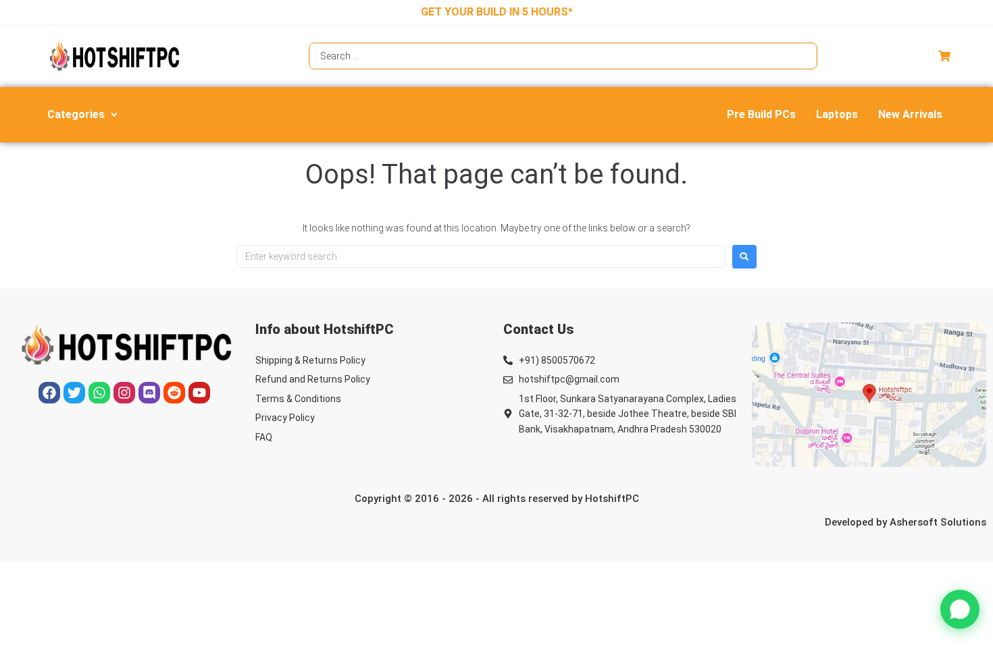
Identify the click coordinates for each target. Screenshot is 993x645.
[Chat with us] (959, 609)
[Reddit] (174, 392)
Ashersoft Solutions (938, 522)
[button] (84, 115)
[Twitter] (74, 392)
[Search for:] (480, 256)
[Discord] (149, 392)
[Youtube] (199, 392)
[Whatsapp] (99, 392)
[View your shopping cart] (946, 56)
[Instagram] (124, 392)
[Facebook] (49, 392)
